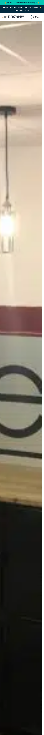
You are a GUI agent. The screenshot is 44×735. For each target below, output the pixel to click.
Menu (37, 17)
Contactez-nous (22, 11)
